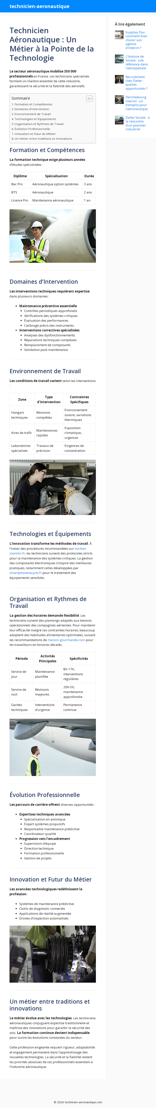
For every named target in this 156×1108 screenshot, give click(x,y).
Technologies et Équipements (35, 119)
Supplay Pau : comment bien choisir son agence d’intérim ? (136, 40)
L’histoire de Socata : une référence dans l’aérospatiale (137, 62)
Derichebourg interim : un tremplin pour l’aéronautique (137, 103)
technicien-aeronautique (39, 6)
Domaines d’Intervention (31, 109)
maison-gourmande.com (66, 640)
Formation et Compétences (33, 104)
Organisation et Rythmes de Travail (39, 124)
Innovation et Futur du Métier (35, 134)
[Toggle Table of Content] (87, 98)
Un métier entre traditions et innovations (43, 138)
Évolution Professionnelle (32, 129)
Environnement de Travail (32, 114)
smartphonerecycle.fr (26, 573)
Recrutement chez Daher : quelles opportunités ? (136, 83)
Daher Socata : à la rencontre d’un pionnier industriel (138, 123)
